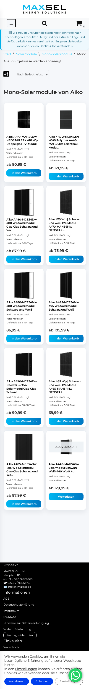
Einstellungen (26, 669)
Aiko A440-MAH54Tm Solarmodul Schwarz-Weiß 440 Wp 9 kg (64, 468)
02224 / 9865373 (19, 582)
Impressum (11, 610)
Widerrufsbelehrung (17, 629)
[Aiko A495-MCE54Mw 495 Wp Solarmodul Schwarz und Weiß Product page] (66, 285)
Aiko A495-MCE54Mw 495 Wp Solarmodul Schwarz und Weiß (64, 305)
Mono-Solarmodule (57, 54)
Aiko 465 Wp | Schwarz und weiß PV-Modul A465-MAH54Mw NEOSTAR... (65, 387)
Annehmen (16, 681)
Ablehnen (42, 681)
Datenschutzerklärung (18, 604)
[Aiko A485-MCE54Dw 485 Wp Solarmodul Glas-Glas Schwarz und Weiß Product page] (24, 447)
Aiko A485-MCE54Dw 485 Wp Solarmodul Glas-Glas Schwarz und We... (22, 470)
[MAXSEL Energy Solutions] (44, 8)
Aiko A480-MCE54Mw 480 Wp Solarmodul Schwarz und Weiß (21, 305)
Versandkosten (15, 153)
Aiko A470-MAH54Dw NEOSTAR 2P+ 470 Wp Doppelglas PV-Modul (22, 140)
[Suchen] (44, 23)
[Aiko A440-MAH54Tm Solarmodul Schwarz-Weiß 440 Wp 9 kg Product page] (66, 447)
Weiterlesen (66, 496)
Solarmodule (26, 54)
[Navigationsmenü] (11, 23)
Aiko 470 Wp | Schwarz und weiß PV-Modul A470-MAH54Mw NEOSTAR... (65, 225)
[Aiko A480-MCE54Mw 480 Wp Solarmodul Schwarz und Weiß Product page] (24, 285)
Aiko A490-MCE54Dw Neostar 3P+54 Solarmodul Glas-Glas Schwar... (21, 387)
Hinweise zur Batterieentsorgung (26, 623)
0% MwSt (9, 617)
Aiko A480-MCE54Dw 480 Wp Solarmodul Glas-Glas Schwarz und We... (22, 225)
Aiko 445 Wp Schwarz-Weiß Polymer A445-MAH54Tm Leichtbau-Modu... (64, 142)
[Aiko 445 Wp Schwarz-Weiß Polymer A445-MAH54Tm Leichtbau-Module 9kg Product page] (66, 119)
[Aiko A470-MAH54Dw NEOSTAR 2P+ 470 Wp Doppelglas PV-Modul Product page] (24, 119)
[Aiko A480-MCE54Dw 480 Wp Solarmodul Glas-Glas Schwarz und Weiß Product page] (24, 202)
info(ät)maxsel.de (19, 586)
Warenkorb (11, 647)
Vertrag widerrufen (20, 635)
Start (7, 54)
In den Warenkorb (24, 173)
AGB (6, 598)
